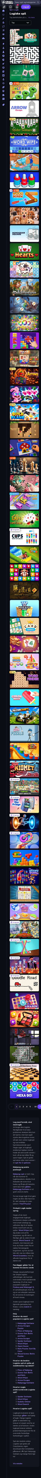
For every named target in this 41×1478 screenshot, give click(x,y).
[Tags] (3, 105)
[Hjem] (3, 11)
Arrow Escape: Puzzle (24, 1327)
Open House (23, 1346)
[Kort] (3, 71)
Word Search (24, 1240)
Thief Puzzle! (25, 1204)
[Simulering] (3, 79)
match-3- (28, 1307)
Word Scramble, (20, 1255)
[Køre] (3, 67)
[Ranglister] (3, 38)
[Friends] (4, 7)
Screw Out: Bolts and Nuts (25, 1334)
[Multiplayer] (3, 34)
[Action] (3, 44)
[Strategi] (3, 91)
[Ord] (3, 75)
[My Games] (10, 7)
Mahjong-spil (18, 1174)
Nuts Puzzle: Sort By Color (27, 1349)
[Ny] (3, 19)
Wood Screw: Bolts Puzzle (26, 1355)
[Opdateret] (3, 26)
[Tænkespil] (3, 95)
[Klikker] (3, 64)
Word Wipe (24, 1230)
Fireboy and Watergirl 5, (23, 1287)
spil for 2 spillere (22, 1163)
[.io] (3, 60)
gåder (24, 1415)
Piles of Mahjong (25, 1331)
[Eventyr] (3, 56)
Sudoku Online (24, 1401)
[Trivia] (3, 99)
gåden (28, 1186)
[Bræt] (3, 52)
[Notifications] (17, 7)
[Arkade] (3, 48)
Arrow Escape (24, 1338)
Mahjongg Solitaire (21, 1189)
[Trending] (3, 22)
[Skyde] (3, 83)
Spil (11, 10)
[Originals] (3, 30)
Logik (16, 10)
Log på (26, 7)
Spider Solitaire (24, 1341)
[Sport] (3, 87)
